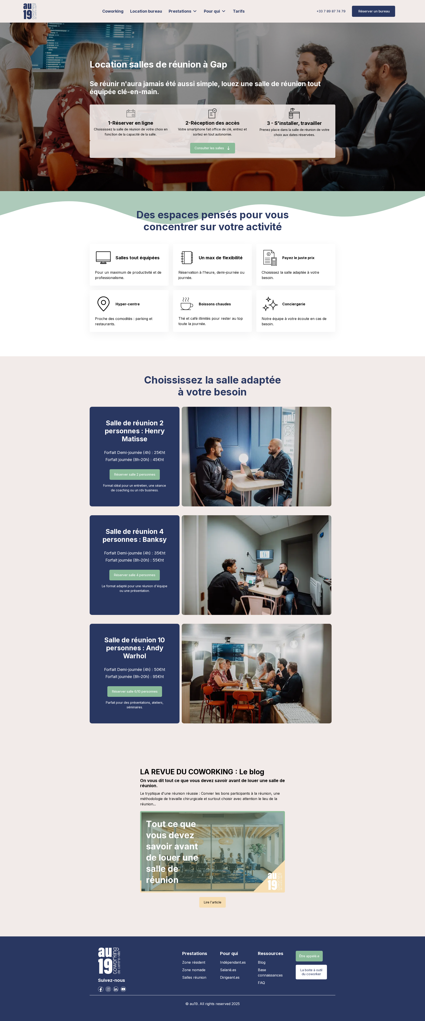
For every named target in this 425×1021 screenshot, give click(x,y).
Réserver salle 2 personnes (134, 474)
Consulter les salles (209, 148)
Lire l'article (212, 902)
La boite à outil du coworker (311, 972)
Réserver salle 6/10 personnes (135, 691)
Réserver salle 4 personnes (134, 575)
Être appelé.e (309, 956)
